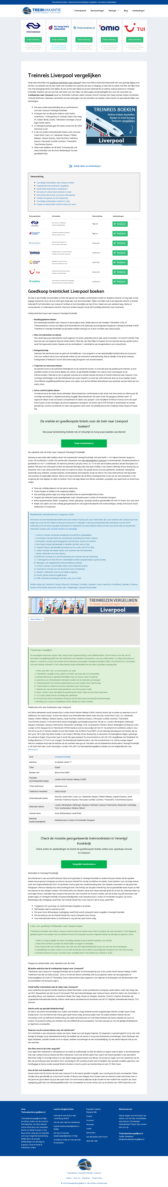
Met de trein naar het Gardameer (67, 1122)
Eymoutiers (91, 1132)
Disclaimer (86, 1178)
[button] (85, 166)
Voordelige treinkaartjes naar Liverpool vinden (55, 183)
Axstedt (54, 529)
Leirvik (88, 1128)
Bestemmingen (97, 10)
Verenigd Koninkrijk (63, 757)
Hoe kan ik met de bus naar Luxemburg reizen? (65, 1117)
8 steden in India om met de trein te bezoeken (67, 1141)
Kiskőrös (61, 529)
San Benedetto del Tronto (97, 1136)
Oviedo (89, 1116)
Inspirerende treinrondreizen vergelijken (53, 186)
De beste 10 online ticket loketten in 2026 (54, 192)
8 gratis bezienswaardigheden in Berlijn (66, 1128)
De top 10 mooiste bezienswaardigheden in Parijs (66, 1135)
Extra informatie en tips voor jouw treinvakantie (56, 195)
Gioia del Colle (91, 1141)
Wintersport (33, 749)
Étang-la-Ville (91, 1112)
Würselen (90, 1124)
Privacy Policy (97, 1178)
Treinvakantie (80, 10)
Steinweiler (72, 529)
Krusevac (90, 1120)
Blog (126, 10)
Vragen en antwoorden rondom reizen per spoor (56, 204)
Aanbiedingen (138, 10)
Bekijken (121, 224)
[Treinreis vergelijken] (41, 10)
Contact (68, 1178)
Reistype (112, 10)
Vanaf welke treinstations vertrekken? (52, 189)
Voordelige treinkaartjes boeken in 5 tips (53, 201)
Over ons (77, 1178)
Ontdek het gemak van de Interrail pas (52, 198)
